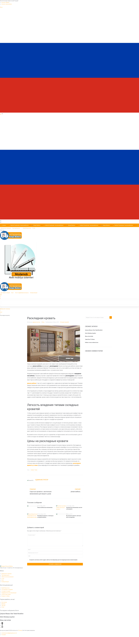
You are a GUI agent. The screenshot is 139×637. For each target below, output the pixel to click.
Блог (1, 312)
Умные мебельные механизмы (44, 507)
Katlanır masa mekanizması (91, 342)
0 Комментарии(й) (64, 322)
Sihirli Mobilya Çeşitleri (90, 333)
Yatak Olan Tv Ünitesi (90, 339)
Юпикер (20, 630)
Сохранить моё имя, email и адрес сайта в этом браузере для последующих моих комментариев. (53, 559)
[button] (69, 168)
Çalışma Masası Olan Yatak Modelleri (94, 330)
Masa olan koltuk (89, 336)
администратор (36, 322)
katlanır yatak (34, 470)
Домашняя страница (5, 308)
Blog (43, 322)
